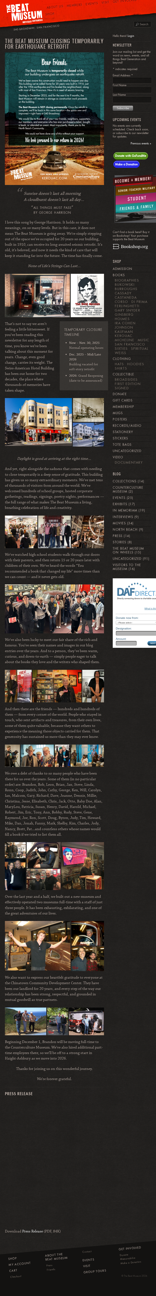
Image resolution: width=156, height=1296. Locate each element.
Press (117, 536)
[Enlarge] (99, 58)
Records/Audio (127, 426)
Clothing (122, 359)
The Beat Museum (132, 1275)
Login (131, 36)
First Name (119, 85)
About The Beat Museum (56, 1256)
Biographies (127, 280)
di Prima (139, 301)
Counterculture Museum (128, 490)
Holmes (122, 319)
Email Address (123, 75)
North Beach (125, 530)
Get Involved (130, 1248)
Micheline (124, 340)
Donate (120, 394)
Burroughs (126, 289)
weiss (120, 353)
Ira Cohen (125, 323)
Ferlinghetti (127, 306)
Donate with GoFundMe (130, 156)
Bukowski (124, 284)
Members (74, 5)
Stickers (120, 438)
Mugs (118, 413)
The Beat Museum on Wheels (128, 550)
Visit (87, 1266)
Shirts (121, 368)
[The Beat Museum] (24, 13)
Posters (120, 419)
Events (119, 498)
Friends (51, 1269)
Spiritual (139, 348)
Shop (50, 14)
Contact (87, 1252)
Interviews (123, 517)
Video (118, 457)
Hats (119, 364)
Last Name (119, 95)
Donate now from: (127, 617)
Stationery (123, 432)
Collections (124, 481)
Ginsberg (124, 314)
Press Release (32, 1231)
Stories (119, 542)
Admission (122, 269)
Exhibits (120, 504)
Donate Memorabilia (127, 1257)
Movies (119, 523)
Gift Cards (122, 400)
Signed (122, 388)
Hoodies (135, 364)
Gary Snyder (127, 310)
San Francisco (130, 344)
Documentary (129, 462)
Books (119, 275)
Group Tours (94, 1271)
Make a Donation (126, 164)
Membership (123, 407)
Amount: (121, 638)
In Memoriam (125, 510)
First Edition (128, 384)
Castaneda (126, 297)
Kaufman (124, 331)
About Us (54, 7)
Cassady (123, 293)
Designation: (124, 628)
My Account (20, 1263)
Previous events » (141, 143)
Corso (121, 301)
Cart (13, 1270)
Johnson (124, 327)
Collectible (123, 374)
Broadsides (126, 379)
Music (143, 340)
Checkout (16, 1276)
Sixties (121, 348)
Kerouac (123, 335)
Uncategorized (127, 451)
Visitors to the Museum (127, 567)
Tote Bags (122, 445)
